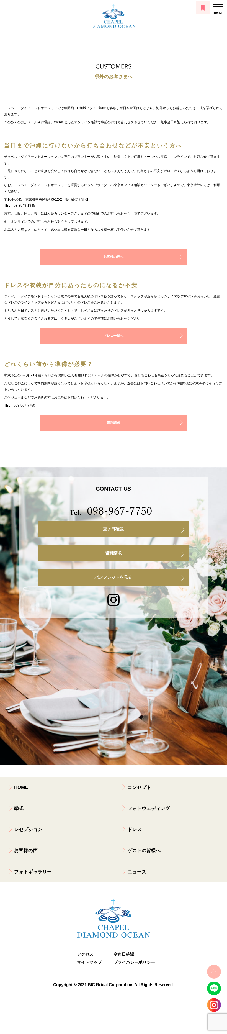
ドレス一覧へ (113, 336)
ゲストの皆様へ (144, 850)
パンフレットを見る (113, 577)
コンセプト (139, 787)
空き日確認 (113, 529)
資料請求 (113, 423)
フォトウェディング (149, 808)
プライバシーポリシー (132, 962)
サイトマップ (89, 962)
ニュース (137, 871)
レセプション (28, 829)
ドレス (135, 829)
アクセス (85, 954)
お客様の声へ (113, 257)
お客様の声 (26, 850)
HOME (21, 787)
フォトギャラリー (33, 871)
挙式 (19, 808)
